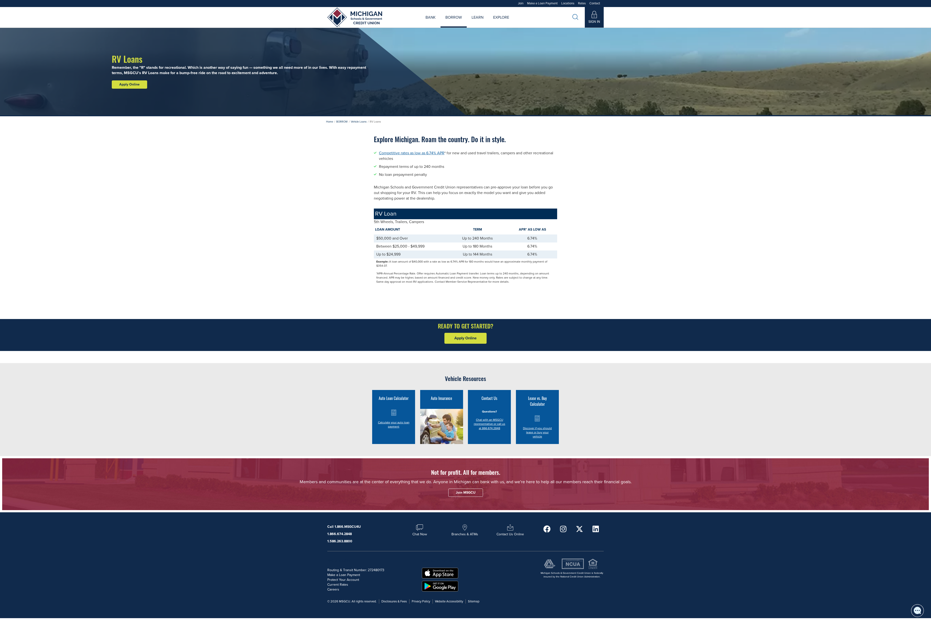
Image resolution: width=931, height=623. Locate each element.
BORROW (342, 121)
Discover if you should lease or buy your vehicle (537, 432)
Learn (477, 17)
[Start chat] (917, 610)
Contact (594, 3)
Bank (430, 17)
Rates (582, 3)
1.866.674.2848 (339, 534)
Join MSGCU (410, 23)
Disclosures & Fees (394, 601)
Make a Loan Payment (542, 3)
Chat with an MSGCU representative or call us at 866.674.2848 (489, 424)
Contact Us (518, 23)
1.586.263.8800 (339, 541)
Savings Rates (439, 23)
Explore (501, 17)
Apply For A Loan (417, 23)
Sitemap (473, 601)
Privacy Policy (421, 601)
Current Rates (337, 585)
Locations (567, 3)
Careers (486, 23)
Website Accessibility (449, 601)
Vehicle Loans (359, 121)
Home (329, 121)
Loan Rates (447, 23)
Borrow (453, 17)
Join (520, 3)
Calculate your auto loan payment (393, 424)
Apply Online (129, 84)
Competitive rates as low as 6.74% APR (411, 153)
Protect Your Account (343, 580)
